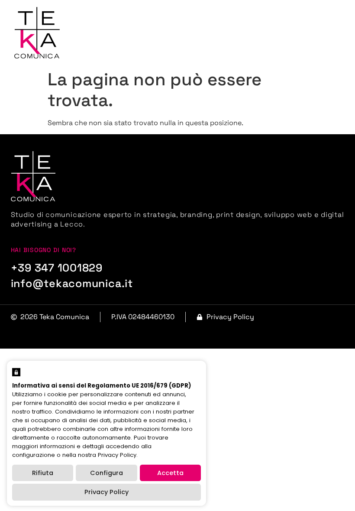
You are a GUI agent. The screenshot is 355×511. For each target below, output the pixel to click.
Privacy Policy (106, 492)
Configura (106, 473)
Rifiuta (42, 473)
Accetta (170, 473)
